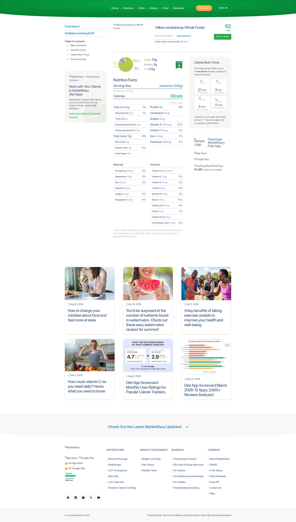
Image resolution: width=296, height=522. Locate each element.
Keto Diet (113, 476)
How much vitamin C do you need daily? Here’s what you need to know (87, 386)
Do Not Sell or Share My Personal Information (209, 515)
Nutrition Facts (78, 50)
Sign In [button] (223, 8)
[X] (91, 497)
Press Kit (214, 482)
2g (150, 64)
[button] (212, 153)
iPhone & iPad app (117, 459)
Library (154, 8)
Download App (78, 59)
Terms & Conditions (172, 515)
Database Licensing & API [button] (79, 33)
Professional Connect (184, 459)
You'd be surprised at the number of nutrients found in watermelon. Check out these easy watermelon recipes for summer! (147, 320)
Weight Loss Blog (151, 459)
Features (128, 8)
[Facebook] (68, 497)
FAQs (212, 493)
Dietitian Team (149, 470)
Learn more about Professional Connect (84, 115)
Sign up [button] (204, 8)
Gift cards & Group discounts (188, 464)
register (200, 123)
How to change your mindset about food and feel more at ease (87, 315)
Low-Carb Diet (116, 482)
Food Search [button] (72, 26)
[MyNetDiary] (82, 7)
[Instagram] (83, 497)
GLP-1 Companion (117, 470)
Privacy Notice (154, 515)
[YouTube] (98, 497)
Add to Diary (223, 36)
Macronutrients (79, 45)
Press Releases (218, 476)
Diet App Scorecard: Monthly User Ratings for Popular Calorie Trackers (146, 387)
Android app (114, 464)
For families (179, 482)
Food (165, 8)
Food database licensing (186, 487)
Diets (142, 8)
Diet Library (148, 464)
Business (178, 8)
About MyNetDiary (220, 459)
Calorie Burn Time (80, 54)
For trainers (179, 470)
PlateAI (213, 464)
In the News (216, 470)
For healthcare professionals (188, 476)
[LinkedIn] (75, 497)
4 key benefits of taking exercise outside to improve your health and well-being (203, 317)
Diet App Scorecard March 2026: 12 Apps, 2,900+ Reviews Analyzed (205, 390)
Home (115, 8)
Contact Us (215, 487)
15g (150, 60)
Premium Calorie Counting (122, 487)
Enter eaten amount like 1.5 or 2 (171, 41)
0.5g (149, 69)
